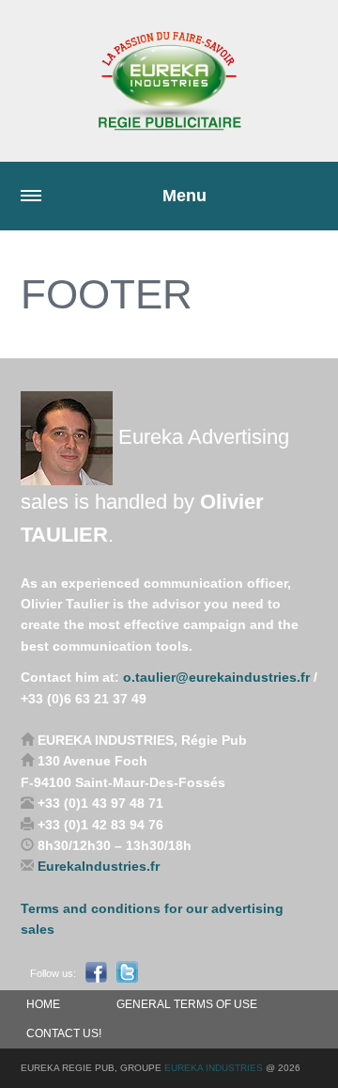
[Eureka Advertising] (169, 81)
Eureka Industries (213, 1068)
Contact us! (63, 1033)
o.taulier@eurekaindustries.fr (216, 677)
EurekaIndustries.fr (99, 866)
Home (43, 1004)
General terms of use (186, 1004)
